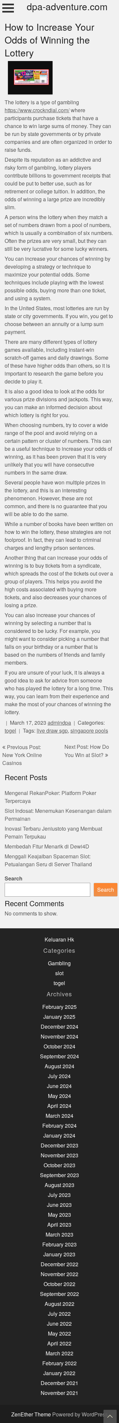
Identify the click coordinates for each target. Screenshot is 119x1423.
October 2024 (59, 1046)
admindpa (59, 723)
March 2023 (59, 1235)
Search (13, 879)
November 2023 (59, 1155)
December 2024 (59, 1027)
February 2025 (59, 1007)
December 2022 (59, 1264)
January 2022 (59, 1373)
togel (10, 731)
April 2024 (59, 1106)
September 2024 (59, 1056)
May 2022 (59, 1334)
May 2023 (59, 1215)
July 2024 (59, 1076)
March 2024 (59, 1116)
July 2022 (59, 1314)
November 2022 (59, 1274)
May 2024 (59, 1096)
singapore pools (89, 731)
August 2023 (59, 1185)
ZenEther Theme (31, 1414)
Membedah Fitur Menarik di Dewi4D (47, 847)
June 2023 (59, 1205)
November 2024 (59, 1037)
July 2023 (59, 1195)
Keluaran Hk (59, 940)
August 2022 (59, 1304)
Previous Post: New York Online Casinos (22, 755)
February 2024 (59, 1126)
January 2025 (59, 1017)
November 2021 (59, 1393)
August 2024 (59, 1066)
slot (59, 973)
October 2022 (59, 1284)
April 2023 (59, 1225)
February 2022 (59, 1363)
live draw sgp (52, 731)
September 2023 (59, 1175)
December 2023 (59, 1145)
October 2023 (59, 1165)
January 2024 (59, 1136)
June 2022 (59, 1324)
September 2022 (59, 1294)
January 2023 (59, 1254)
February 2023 (59, 1244)
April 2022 (59, 1343)
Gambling (59, 963)
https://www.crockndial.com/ (37, 110)
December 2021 (59, 1383)
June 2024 (59, 1086)
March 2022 (59, 1353)
